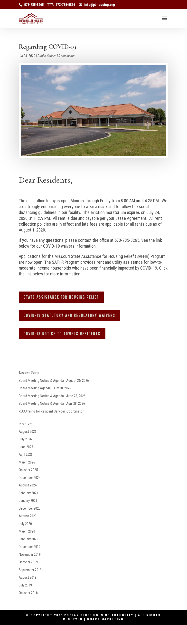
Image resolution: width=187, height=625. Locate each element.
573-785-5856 (65, 5)
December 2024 (29, 477)
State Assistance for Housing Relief (61, 297)
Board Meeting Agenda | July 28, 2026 (45, 388)
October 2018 (28, 593)
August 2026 (28, 431)
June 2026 (26, 447)
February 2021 (28, 493)
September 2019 (30, 570)
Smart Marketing (105, 619)
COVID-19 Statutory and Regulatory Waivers (69, 315)
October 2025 (28, 470)
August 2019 (28, 577)
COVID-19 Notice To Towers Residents (62, 333)
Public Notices (46, 56)
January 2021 (28, 500)
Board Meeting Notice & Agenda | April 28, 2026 (52, 403)
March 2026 (27, 462)
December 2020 (29, 508)
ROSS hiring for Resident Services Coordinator (51, 411)
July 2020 (25, 524)
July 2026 (25, 439)
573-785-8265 (34, 5)
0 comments (66, 56)
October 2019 (28, 562)
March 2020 (27, 531)
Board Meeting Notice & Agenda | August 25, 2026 (54, 380)
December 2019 (29, 546)
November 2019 (30, 554)
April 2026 (26, 454)
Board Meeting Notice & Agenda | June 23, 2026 (52, 396)
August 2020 (28, 516)
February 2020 (28, 539)
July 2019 (25, 585)
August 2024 (28, 485)
